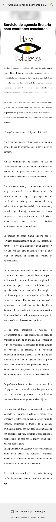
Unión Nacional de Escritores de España (30, 4)
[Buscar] (52, 4)
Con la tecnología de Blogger (30, 511)
